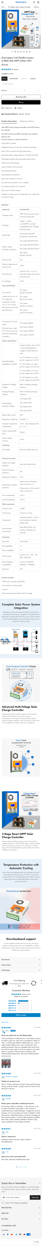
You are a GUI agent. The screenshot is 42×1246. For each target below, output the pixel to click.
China (5, 79)
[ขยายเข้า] (36, 45)
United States (14, 79)
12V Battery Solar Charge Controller (19, 7)
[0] (38, 2)
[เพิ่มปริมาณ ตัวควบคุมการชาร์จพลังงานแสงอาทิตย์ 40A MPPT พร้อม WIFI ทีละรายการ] (38, 90)
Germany (24, 79)
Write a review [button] (21, 1015)
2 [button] (20, 1167)
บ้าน (2, 7)
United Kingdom (8, 84)
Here (30, 593)
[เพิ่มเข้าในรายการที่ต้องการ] (36, 13)
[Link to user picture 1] (6, 1063)
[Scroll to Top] (38, 1236)
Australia (33, 79)
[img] (6, 1028)
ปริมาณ (4, 90)
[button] (6, 69)
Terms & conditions (21, 1203)
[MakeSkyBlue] (21, 2)
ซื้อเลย (21, 102)
